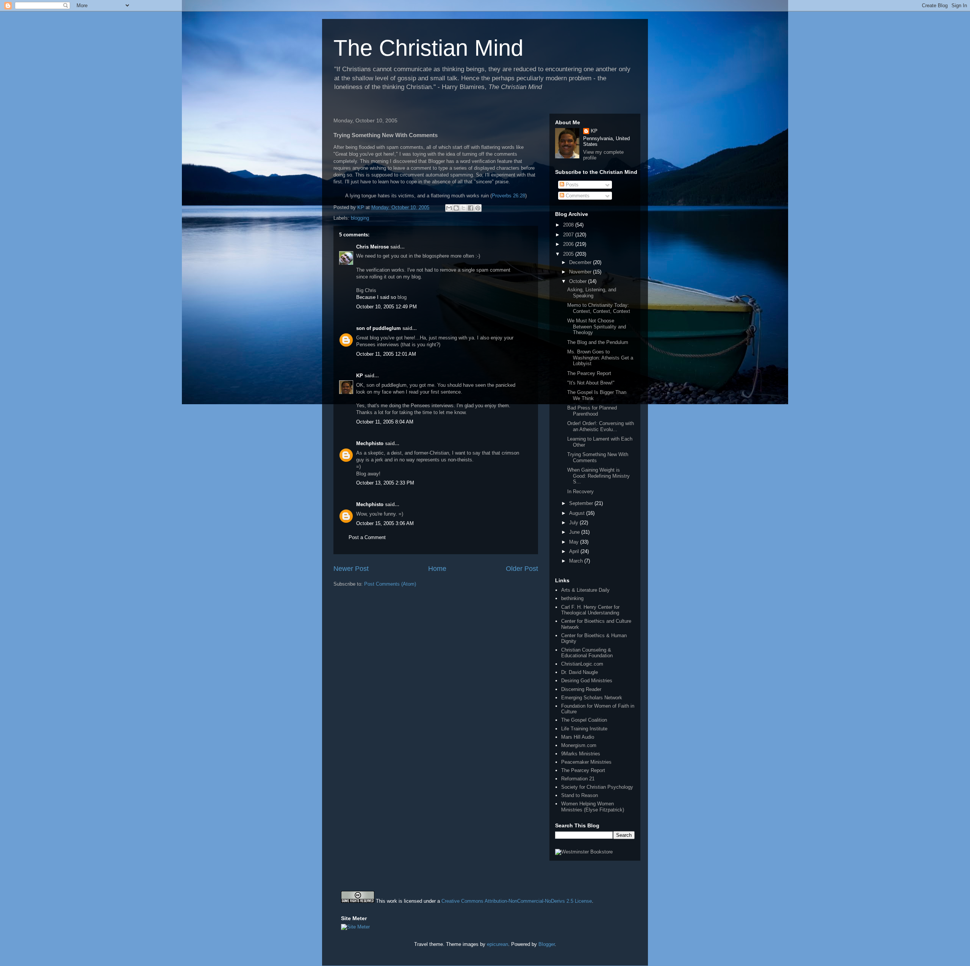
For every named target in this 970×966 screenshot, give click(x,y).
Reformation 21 (578, 779)
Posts (571, 185)
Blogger (546, 944)
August (577, 513)
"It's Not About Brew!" (591, 383)
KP (359, 375)
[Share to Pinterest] (478, 208)
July (574, 522)
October (578, 281)
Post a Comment (367, 537)
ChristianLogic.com (582, 664)
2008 (569, 225)
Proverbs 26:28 (508, 196)
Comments (577, 196)
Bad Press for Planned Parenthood (592, 411)
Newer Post (351, 568)
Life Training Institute (584, 729)
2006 (569, 244)
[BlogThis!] (456, 208)
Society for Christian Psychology (597, 787)
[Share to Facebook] (470, 208)
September (582, 503)
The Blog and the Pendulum (597, 342)
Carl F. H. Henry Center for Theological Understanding (590, 610)
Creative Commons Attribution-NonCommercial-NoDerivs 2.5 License (516, 901)
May (574, 542)
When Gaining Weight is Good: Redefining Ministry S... (598, 476)
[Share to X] (463, 208)
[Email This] (449, 208)
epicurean (497, 944)
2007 (569, 235)
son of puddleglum (378, 328)
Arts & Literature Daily (585, 590)
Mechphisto (369, 443)
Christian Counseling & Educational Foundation (587, 653)
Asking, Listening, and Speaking (591, 293)
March (576, 561)
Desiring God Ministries (586, 680)
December (581, 262)
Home (437, 568)
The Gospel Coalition (584, 720)
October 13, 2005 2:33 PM (385, 483)
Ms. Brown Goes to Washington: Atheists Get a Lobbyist (600, 357)
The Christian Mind (428, 48)
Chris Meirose (372, 247)
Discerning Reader (581, 689)
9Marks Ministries (580, 754)
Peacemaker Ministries (586, 762)
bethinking (572, 598)
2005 (569, 254)
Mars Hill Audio (577, 737)
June (575, 532)
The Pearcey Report (589, 373)
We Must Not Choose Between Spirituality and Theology (596, 326)
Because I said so (376, 297)
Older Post (522, 568)
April (574, 551)
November (581, 272)
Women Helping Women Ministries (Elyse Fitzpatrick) (592, 807)
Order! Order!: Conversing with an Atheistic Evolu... (600, 426)
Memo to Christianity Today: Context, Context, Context (598, 308)
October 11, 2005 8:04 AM (384, 422)
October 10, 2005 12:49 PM (386, 306)
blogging (360, 218)
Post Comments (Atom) (390, 584)
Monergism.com (578, 745)
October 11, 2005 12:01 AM (386, 354)
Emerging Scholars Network (591, 697)
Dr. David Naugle (579, 672)
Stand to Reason (579, 795)
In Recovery (580, 491)
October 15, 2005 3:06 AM (385, 523)
